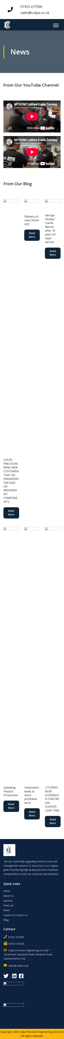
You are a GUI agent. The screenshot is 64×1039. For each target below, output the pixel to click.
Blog (6, 919)
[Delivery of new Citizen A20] (32, 205)
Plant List (8, 905)
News (6, 910)
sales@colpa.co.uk (34, 12)
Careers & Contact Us (15, 915)
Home (6, 891)
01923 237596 (31, 6)
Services (7, 900)
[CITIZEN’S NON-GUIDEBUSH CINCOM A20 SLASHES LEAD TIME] (53, 654)
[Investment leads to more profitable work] (32, 654)
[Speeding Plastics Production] (11, 654)
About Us (8, 895)
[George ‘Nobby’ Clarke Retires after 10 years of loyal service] (53, 204)
